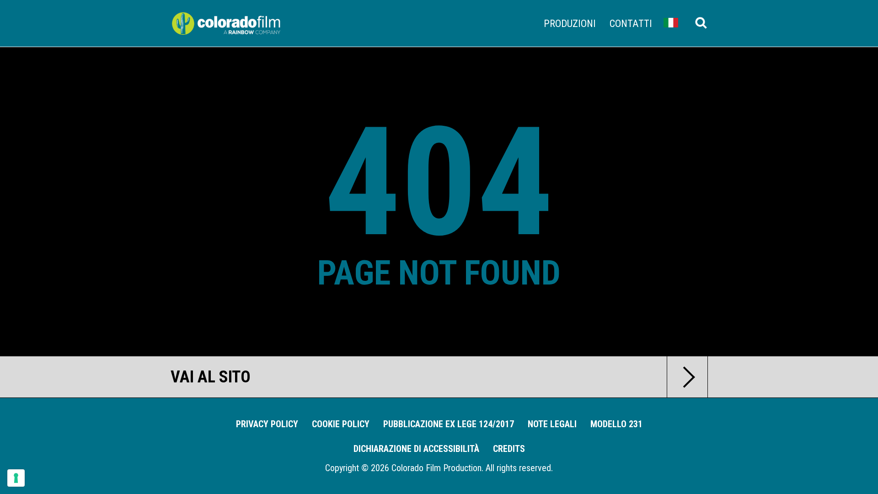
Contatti (631, 23)
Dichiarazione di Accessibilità (416, 448)
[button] (671, 22)
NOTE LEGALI (552, 424)
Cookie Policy (340, 424)
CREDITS (509, 448)
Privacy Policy (267, 424)
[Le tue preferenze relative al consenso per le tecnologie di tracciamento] (16, 478)
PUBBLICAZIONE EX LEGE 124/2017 (448, 424)
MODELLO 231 (616, 424)
